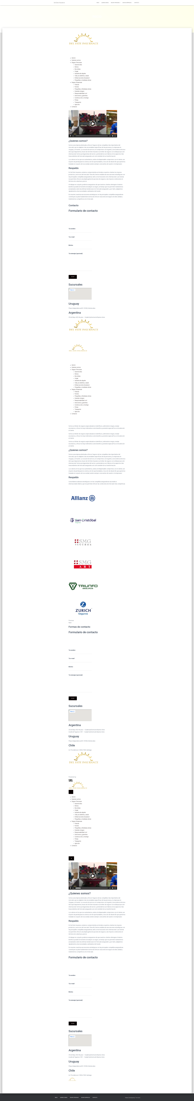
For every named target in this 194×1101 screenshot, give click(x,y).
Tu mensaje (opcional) (76, 253)
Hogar (76, 71)
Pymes (77, 87)
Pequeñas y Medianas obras (83, 89)
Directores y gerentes (81, 95)
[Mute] (112, 136)
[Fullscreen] (115, 136)
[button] (93, 124)
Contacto (136, 2)
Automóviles (78, 64)
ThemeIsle (137, 1097)
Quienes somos (105, 2)
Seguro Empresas (127, 2)
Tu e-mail (71, 237)
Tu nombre (72, 228)
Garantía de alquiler (80, 73)
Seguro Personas (115, 2)
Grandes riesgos (79, 91)
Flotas (76, 100)
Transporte (78, 102)
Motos (77, 67)
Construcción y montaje (82, 98)
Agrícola (77, 104)
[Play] (70, 136)
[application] (93, 123)
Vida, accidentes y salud (82, 75)
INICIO (98, 2)
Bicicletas (77, 69)
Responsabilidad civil (81, 93)
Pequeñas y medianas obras (83, 80)
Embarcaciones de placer (82, 78)
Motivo (71, 245)
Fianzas (77, 84)
